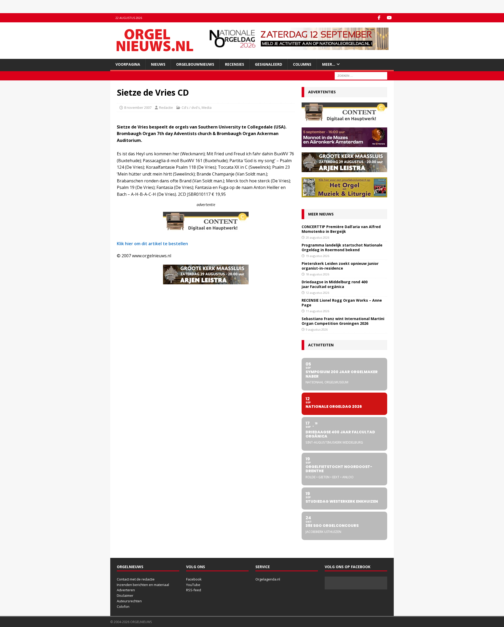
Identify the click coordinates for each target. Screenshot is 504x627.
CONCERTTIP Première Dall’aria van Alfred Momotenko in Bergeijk (341, 229)
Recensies (234, 64)
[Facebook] (379, 17)
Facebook (194, 579)
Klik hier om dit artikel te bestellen (152, 243)
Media (207, 107)
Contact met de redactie (136, 579)
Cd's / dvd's (191, 107)
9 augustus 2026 (317, 329)
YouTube (193, 584)
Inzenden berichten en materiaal (143, 584)
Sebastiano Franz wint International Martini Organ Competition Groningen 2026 (343, 321)
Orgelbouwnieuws (195, 64)
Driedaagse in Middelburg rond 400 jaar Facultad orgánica (335, 284)
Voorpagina (128, 64)
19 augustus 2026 (317, 256)
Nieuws (158, 64)
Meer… (328, 64)
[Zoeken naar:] (361, 75)
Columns (302, 64)
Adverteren (126, 590)
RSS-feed (193, 590)
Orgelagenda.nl (267, 579)
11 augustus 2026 (317, 311)
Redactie (166, 107)
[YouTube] (389, 17)
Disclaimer (125, 595)
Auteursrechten (129, 601)
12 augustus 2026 (317, 293)
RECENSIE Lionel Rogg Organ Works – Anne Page (342, 302)
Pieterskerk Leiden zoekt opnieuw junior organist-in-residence (340, 266)
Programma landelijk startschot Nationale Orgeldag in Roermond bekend (342, 247)
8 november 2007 (137, 107)
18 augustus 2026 (317, 274)
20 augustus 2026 (317, 237)
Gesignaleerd (268, 64)
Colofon (123, 606)
